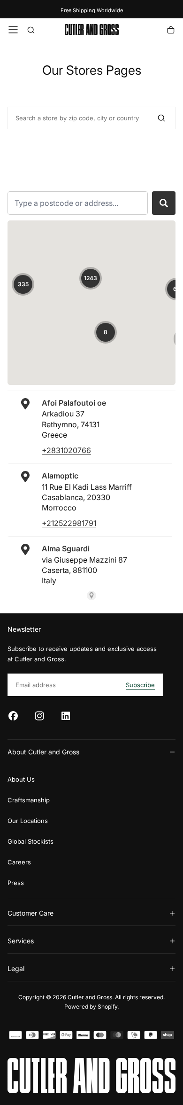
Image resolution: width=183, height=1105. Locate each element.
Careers (19, 862)
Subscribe (140, 685)
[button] (13, 29)
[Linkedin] (65, 715)
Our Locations (28, 820)
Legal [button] (16, 968)
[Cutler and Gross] (91, 1076)
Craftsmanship (29, 800)
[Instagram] (39, 715)
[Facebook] (13, 715)
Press (16, 882)
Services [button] (21, 941)
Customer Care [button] (30, 913)
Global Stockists (30, 841)
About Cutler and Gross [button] (43, 752)
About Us (21, 779)
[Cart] (170, 31)
